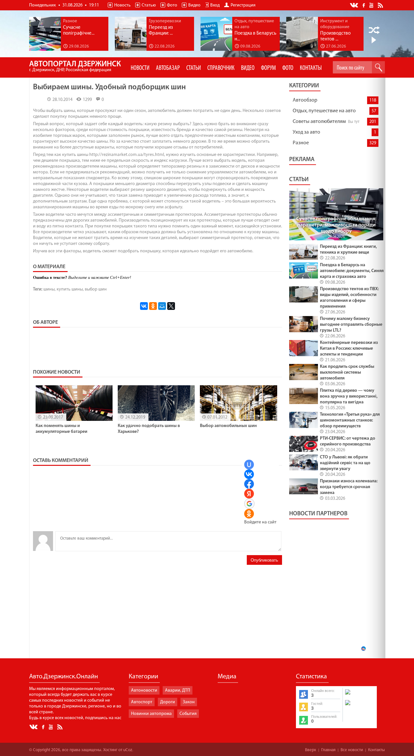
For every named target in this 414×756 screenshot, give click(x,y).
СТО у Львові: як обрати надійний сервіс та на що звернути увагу (345, 463)
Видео (194, 5)
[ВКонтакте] (144, 306)
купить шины (70, 289)
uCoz (127, 750)
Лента (381, 5)
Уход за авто (306, 132)
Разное (301, 143)
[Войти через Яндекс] (249, 494)
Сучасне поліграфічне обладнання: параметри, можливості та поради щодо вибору (336, 225)
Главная (328, 750)
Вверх (310, 750)
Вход (215, 5)
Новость (122, 5)
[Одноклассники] (153, 306)
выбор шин (96, 289)
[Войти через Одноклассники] (249, 514)
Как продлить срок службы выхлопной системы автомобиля (347, 372)
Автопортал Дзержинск (75, 66)
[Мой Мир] (162, 306)
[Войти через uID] (249, 464)
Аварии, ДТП (177, 690)
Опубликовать (264, 560)
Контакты (376, 750)
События (188, 713)
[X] (171, 306)
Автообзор (305, 100)
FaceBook (364, 4)
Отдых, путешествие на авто (324, 111)
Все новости (352, 750)
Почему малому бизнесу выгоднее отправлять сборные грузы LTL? (351, 324)
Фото (172, 5)
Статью (149, 5)
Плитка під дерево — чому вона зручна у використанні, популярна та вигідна (348, 396)
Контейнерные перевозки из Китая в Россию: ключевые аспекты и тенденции (349, 348)
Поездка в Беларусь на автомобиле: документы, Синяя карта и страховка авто (352, 271)
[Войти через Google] (249, 504)
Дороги (167, 702)
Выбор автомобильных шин (228, 425)
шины (49, 289)
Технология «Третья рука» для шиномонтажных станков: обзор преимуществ (350, 420)
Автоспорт (141, 702)
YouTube (372, 5)
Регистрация (243, 5)
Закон (189, 702)
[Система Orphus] (359, 706)
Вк (354, 5)
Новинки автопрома (151, 713)
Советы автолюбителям (319, 121)
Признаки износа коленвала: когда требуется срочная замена (348, 487)
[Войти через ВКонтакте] (249, 474)
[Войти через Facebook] (249, 484)
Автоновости (144, 690)
